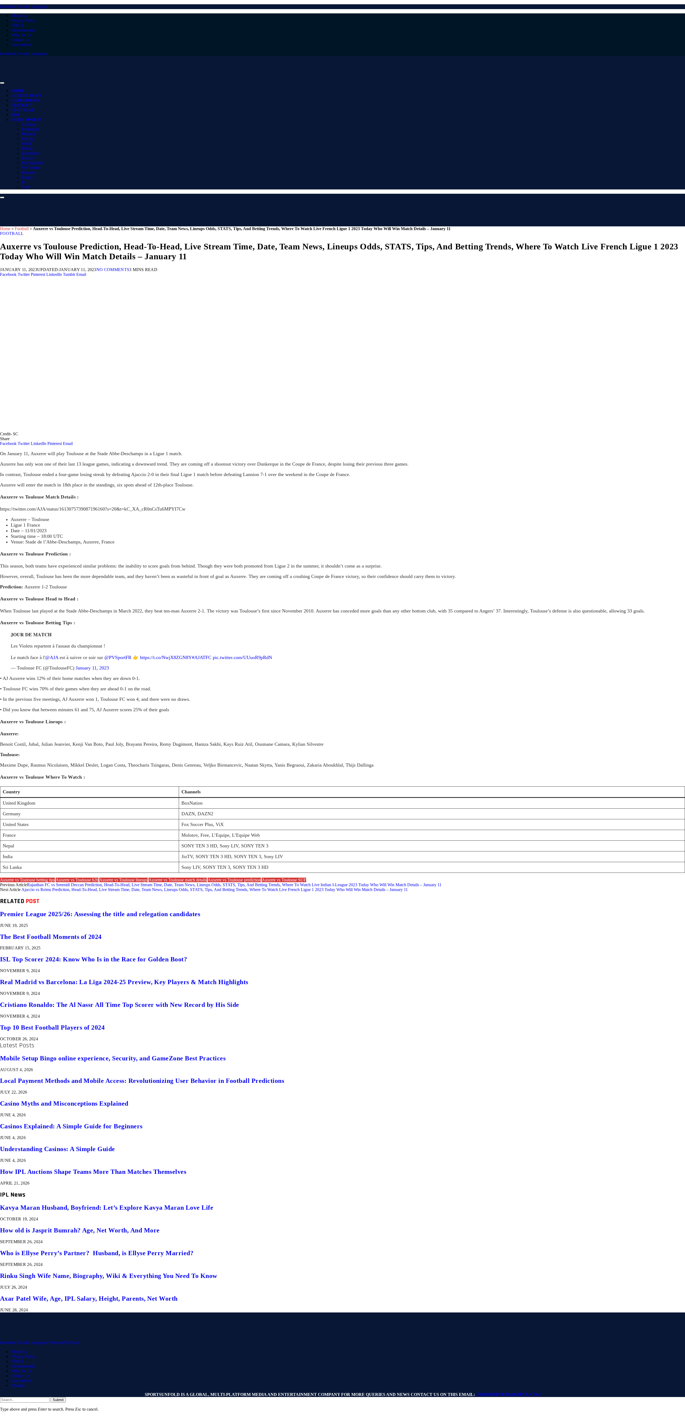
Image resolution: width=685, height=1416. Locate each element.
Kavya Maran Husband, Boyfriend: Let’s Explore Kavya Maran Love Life (106, 1207)
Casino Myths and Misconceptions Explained (64, 1103)
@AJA (51, 657)
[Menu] (2, 83)
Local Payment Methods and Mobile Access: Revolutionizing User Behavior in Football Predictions (142, 1080)
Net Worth (30, 167)
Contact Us (20, 39)
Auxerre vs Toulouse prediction (234, 880)
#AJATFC (201, 657)
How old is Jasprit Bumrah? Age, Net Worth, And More (79, 1230)
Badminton (30, 153)
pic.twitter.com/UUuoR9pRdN (242, 657)
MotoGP (28, 134)
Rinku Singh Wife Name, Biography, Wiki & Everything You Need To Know (108, 1275)
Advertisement (23, 30)
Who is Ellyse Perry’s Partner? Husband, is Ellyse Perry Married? (96, 1253)
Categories (25, 100)
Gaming (28, 124)
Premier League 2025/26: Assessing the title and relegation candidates (100, 914)
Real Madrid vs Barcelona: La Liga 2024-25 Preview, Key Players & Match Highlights (124, 982)
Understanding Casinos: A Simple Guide (57, 1148)
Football (23, 110)
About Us (19, 15)
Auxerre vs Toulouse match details (178, 880)
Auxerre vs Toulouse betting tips (27, 880)
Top (15, 115)
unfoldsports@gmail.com (508, 1394)
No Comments (113, 269)
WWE (26, 143)
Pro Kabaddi (32, 163)
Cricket (21, 105)
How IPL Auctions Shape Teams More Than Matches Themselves (93, 1171)
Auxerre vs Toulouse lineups (123, 880)
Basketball (30, 129)
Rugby (27, 177)
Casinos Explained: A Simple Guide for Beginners (71, 1126)
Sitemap (17, 1385)
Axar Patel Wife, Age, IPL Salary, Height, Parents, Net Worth (89, 1298)
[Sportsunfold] (139, 81)
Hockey (28, 158)
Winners (28, 172)
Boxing (27, 138)
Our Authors (21, 44)
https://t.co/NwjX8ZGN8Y (166, 657)
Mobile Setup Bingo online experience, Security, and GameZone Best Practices (113, 1058)
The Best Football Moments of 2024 (51, 936)
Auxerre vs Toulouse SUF (284, 880)
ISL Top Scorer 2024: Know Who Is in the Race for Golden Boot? (93, 959)
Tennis (27, 148)
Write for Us (21, 35)
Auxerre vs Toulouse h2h (77, 880)
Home (17, 91)
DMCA (17, 25)
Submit (58, 1400)
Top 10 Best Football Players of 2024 (52, 1027)
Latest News (26, 95)
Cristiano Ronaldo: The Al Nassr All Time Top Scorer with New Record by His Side (119, 1004)
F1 (23, 182)
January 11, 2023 (92, 668)
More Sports (26, 119)
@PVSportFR (117, 657)
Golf (25, 187)
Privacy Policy (23, 20)
